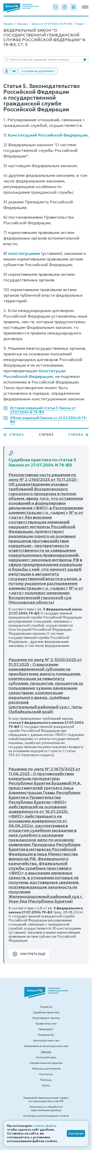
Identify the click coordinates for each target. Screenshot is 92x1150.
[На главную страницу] (20, 7)
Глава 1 (80, 23)
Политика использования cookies (46, 1115)
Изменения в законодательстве (46, 1046)
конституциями (24, 253)
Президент (46, 1029)
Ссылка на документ (38, 71)
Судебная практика (46, 1012)
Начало (8, 23)
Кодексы (46, 1006)
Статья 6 (75, 435)
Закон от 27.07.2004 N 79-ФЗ (51, 23)
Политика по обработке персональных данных (46, 1108)
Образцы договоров (46, 1068)
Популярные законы (46, 1018)
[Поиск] (55, 7)
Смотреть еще (32, 954)
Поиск (46, 1085)
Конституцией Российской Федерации (48, 135)
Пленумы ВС (46, 1034)
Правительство (46, 1023)
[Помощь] (64, 7)
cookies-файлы (44, 1126)
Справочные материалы (46, 1063)
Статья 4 (16, 435)
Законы (22, 23)
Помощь (46, 1079)
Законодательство (46, 1040)
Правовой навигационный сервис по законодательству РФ (46, 1099)
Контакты (46, 1074)
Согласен (76, 1133)
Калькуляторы (46, 1057)
